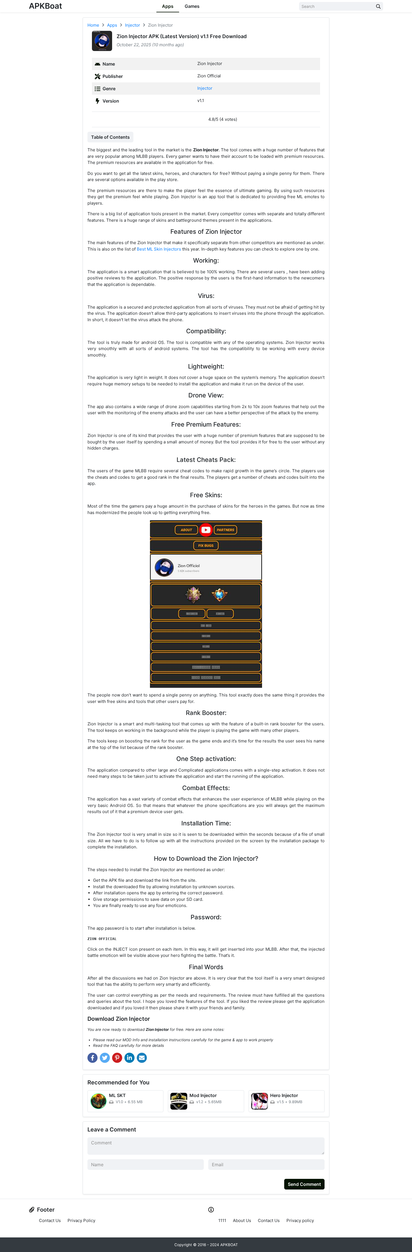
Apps (167, 6)
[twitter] (105, 1058)
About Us (242, 1220)
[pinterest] (117, 1058)
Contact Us (50, 1220)
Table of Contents (110, 137)
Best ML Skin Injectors (159, 249)
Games (192, 6)
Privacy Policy (81, 1220)
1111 (222, 1220)
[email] (142, 1058)
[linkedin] (129, 1058)
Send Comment (304, 1184)
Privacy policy (300, 1220)
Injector (204, 88)
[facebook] (92, 1058)
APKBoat (45, 6)
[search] (378, 6)
